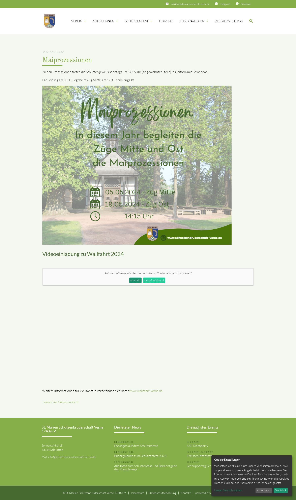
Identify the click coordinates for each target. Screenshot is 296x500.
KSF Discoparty (197, 445)
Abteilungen (106, 21)
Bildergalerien (194, 21)
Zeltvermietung (229, 21)
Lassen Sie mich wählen (228, 490)
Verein (79, 21)
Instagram (225, 3)
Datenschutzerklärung (162, 493)
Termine (166, 21)
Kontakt (186, 493)
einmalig (135, 280)
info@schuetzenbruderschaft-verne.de (190, 3)
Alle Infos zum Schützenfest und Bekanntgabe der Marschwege (145, 467)
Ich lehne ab (264, 490)
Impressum (137, 493)
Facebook (246, 3)
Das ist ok (281, 490)
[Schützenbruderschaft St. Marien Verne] (49, 21)
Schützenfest (139, 21)
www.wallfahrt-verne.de (145, 391)
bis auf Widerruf (154, 280)
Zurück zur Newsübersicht (60, 402)
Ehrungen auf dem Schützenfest (136, 445)
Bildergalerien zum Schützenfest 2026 (140, 455)
